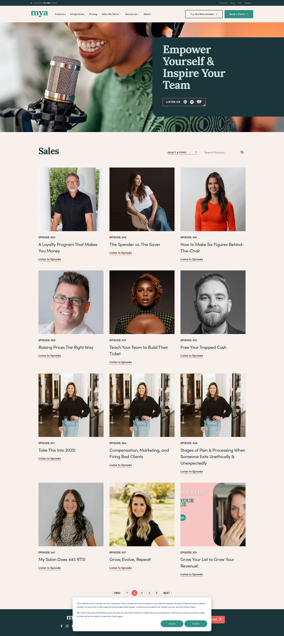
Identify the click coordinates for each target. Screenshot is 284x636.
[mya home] (39, 14)
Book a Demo (239, 14)
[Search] (242, 152)
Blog (232, 3)
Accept (172, 623)
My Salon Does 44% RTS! (61, 559)
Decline (195, 623)
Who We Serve (111, 14)
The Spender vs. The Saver (134, 244)
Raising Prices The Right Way (65, 347)
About (148, 14)
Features (60, 14)
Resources (132, 14)
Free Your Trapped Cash (203, 347)
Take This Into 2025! (56, 450)
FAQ (240, 3)
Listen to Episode (49, 259)
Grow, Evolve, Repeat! (130, 559)
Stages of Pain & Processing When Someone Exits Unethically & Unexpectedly (212, 456)
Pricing (93, 14)
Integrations (77, 14)
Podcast (223, 3)
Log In (249, 3)
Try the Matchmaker (204, 14)
